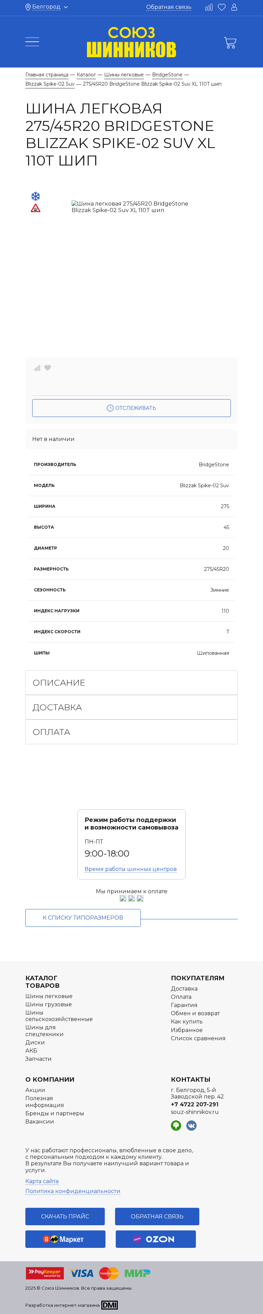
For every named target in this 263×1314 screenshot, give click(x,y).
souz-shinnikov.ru (195, 1112)
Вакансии (39, 1121)
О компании (49, 1079)
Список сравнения (198, 1038)
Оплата (51, 732)
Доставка (57, 707)
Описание (59, 682)
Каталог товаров (42, 982)
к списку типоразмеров (83, 917)
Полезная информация (44, 1101)
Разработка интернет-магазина (62, 1305)
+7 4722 (194, 1104)
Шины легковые (49, 996)
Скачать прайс (65, 1216)
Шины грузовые (48, 1004)
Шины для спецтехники (44, 1030)
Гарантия (184, 1005)
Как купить (187, 1021)
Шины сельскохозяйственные (59, 1015)
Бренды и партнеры (54, 1113)
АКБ (31, 1050)
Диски (35, 1042)
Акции (35, 1090)
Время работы (131, 869)
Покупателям (198, 978)
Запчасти (38, 1059)
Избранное (187, 1030)
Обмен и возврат (195, 1013)
